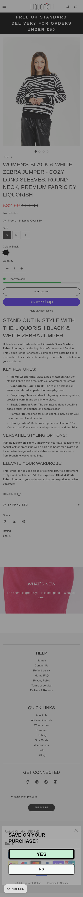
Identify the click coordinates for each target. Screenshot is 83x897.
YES (42, 854)
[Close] (76, 830)
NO (41, 869)
